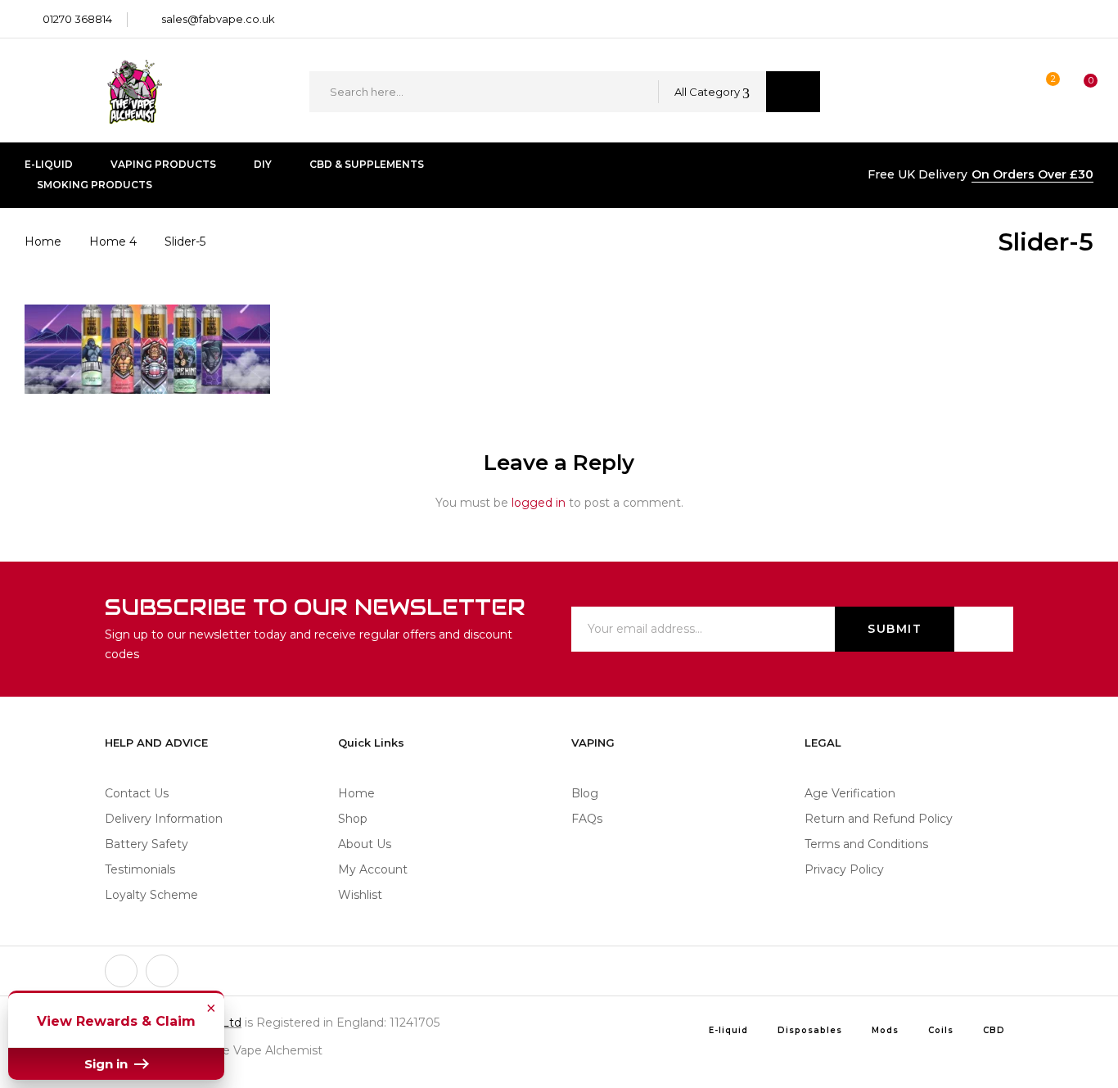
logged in (539, 502)
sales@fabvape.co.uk (218, 18)
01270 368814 (77, 18)
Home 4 (113, 241)
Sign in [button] (107, 1064)
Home (43, 241)
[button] (1075, 92)
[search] (793, 91)
